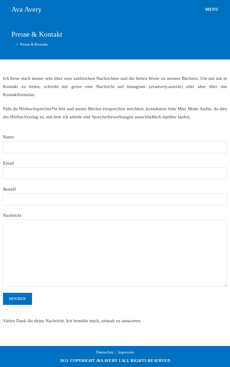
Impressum (126, 352)
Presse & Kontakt (34, 44)
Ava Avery (26, 9)
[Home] (12, 44)
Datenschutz (105, 352)
